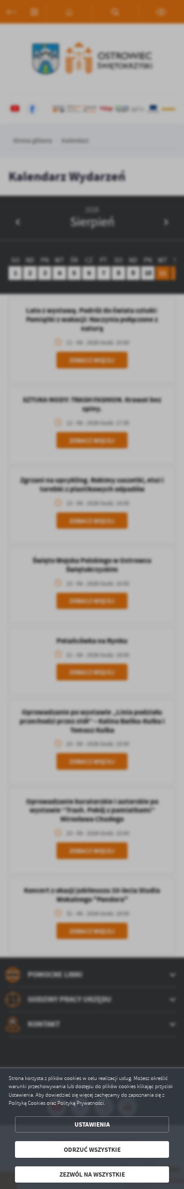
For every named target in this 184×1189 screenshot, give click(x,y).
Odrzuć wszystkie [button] (92, 1149)
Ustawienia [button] (92, 1124)
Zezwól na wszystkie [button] (92, 1174)
